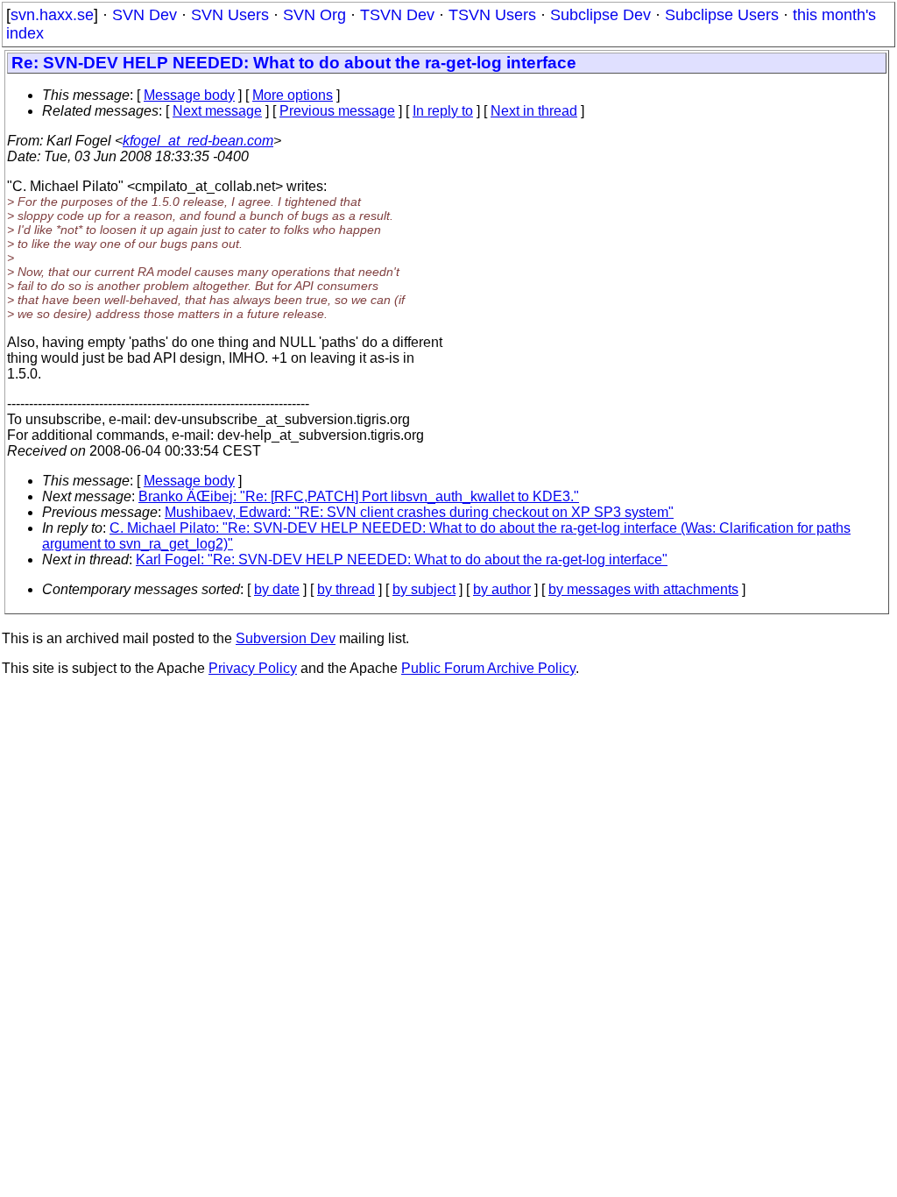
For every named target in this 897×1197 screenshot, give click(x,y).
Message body (189, 95)
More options (292, 95)
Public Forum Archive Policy (488, 668)
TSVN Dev (397, 15)
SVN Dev (144, 15)
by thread (346, 589)
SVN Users (230, 15)
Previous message (337, 110)
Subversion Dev (285, 638)
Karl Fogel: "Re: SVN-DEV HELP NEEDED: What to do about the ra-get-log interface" (401, 559)
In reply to (443, 110)
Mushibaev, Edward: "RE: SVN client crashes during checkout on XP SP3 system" (419, 512)
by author (502, 589)
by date (277, 589)
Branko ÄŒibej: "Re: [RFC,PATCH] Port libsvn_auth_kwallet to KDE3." (358, 496)
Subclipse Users (722, 15)
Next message (217, 110)
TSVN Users (492, 15)
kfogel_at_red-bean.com (198, 140)
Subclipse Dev (600, 15)
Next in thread (534, 110)
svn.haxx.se (52, 15)
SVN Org (314, 15)
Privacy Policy (252, 668)
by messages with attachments (643, 589)
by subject (424, 589)
